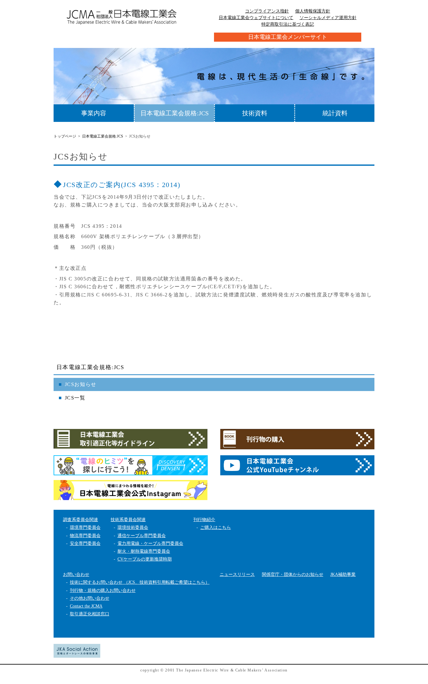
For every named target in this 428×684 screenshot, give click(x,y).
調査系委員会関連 (80, 519)
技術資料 (254, 113)
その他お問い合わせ (89, 598)
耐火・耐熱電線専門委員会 (143, 551)
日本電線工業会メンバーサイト (287, 37)
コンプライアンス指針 (267, 11)
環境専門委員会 (85, 527)
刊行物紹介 (204, 519)
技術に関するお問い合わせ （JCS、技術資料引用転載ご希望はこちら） (140, 582)
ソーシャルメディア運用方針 (328, 17)
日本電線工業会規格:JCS (174, 113)
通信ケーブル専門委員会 (141, 535)
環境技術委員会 (132, 527)
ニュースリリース (237, 574)
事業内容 (93, 113)
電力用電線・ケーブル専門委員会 (150, 543)
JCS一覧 (75, 397)
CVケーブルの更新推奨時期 (144, 559)
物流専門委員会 (85, 535)
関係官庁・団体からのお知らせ (292, 574)
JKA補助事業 (343, 574)
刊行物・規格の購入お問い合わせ (103, 590)
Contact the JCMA (86, 606)
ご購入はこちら (215, 527)
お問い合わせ (76, 574)
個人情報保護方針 (312, 11)
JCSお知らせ (81, 384)
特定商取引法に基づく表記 (287, 24)
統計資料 (334, 113)
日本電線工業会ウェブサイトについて (256, 17)
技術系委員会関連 (128, 519)
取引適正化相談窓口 (89, 614)
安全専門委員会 (85, 543)
